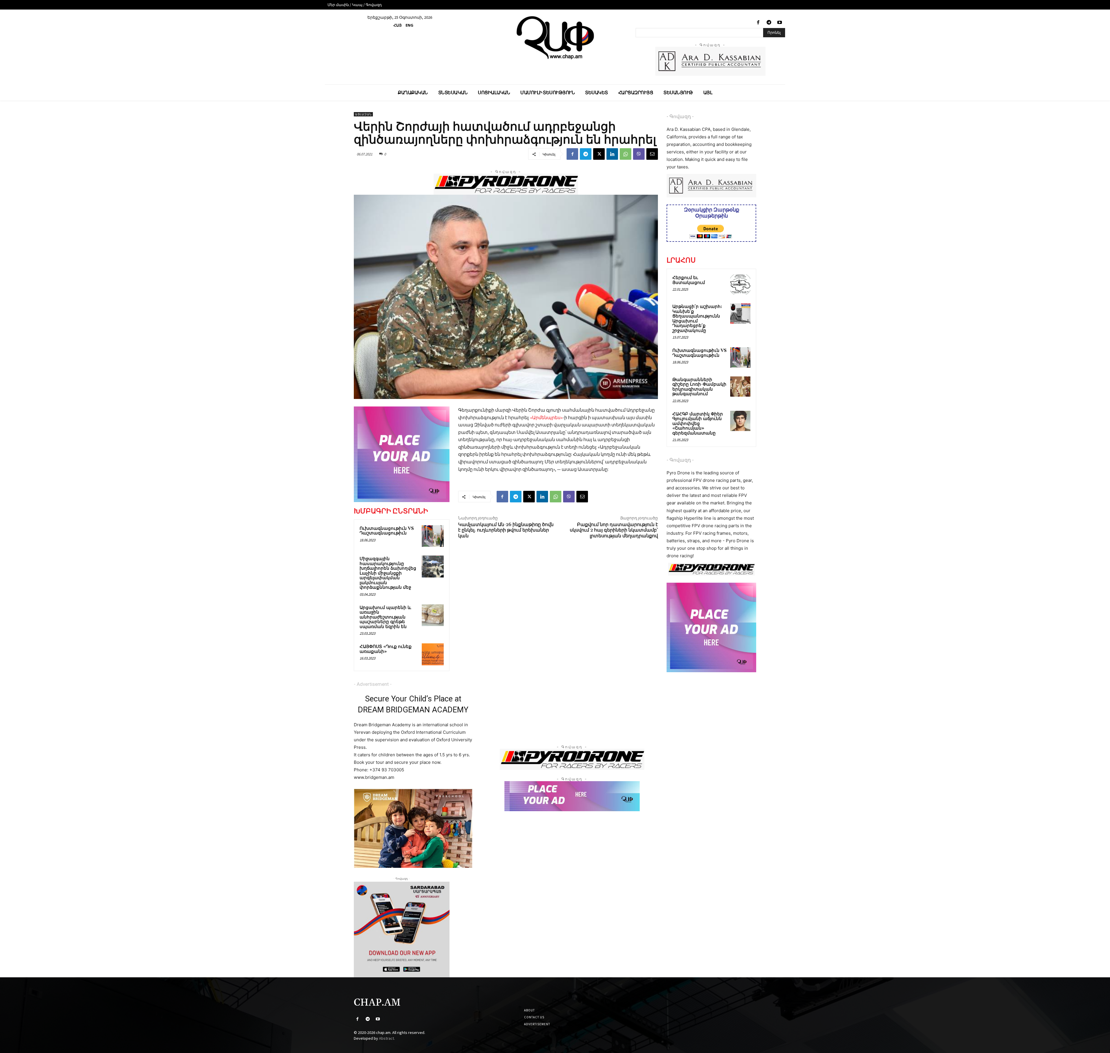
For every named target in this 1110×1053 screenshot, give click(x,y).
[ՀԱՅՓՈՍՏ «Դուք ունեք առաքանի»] (433, 654)
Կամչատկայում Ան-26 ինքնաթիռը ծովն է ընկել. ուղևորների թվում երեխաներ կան (506, 530)
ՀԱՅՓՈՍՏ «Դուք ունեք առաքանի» (386, 649)
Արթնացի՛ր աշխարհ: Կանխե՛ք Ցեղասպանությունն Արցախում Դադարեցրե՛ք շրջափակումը (697, 318)
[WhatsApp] (625, 154)
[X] (599, 154)
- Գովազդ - (680, 116)
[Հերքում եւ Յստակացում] (740, 284)
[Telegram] (769, 23)
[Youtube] (780, 23)
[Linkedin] (612, 154)
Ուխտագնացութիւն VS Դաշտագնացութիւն (387, 531)
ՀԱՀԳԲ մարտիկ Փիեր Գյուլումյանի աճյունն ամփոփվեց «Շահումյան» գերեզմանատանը (697, 423)
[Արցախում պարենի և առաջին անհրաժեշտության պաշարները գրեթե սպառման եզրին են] (433, 615)
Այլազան (363, 114)
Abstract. (387, 1038)
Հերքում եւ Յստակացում (688, 280)
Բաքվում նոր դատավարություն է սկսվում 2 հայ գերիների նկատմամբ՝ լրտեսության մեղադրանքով (614, 530)
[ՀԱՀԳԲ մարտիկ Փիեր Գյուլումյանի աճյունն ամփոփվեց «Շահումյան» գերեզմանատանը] (740, 421)
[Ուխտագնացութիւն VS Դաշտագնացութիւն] (433, 536)
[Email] (652, 154)
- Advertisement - (373, 684)
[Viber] (639, 154)
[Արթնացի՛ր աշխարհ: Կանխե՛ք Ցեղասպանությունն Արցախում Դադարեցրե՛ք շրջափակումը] (740, 313)
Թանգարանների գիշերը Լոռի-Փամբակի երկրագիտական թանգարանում (699, 387)
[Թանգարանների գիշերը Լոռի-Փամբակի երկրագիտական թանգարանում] (740, 386)
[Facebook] (758, 23)
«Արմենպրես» (546, 417)
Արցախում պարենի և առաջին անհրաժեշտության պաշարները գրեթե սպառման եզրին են (385, 617)
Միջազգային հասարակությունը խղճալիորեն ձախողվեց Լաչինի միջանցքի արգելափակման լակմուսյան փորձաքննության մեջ (388, 573)
